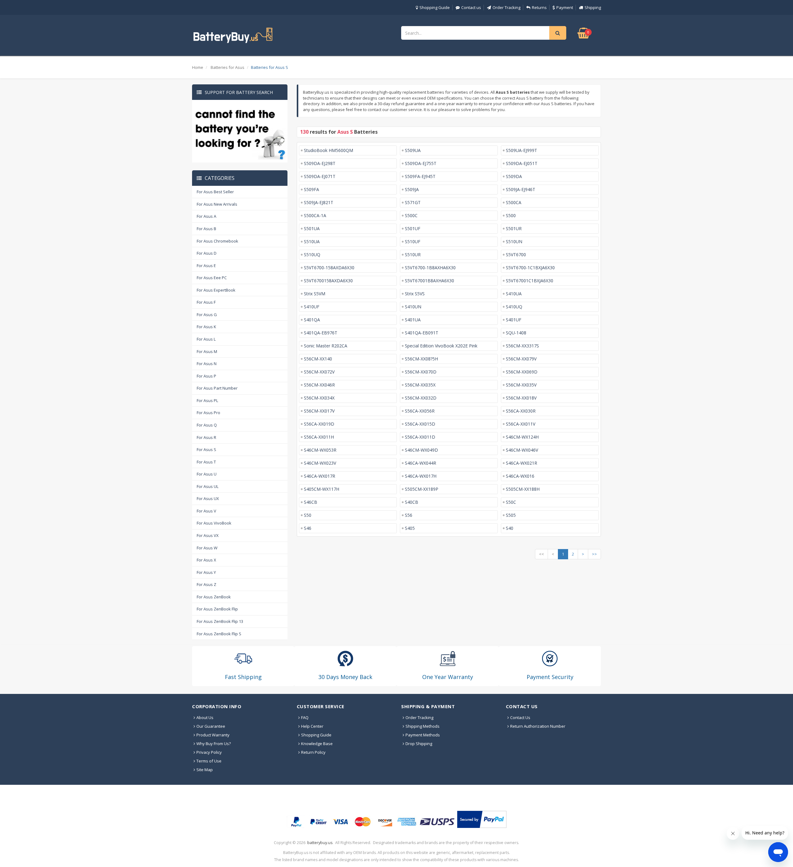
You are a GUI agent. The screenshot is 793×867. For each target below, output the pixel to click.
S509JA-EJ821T (318, 202)
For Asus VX (208, 535)
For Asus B (206, 228)
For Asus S (206, 449)
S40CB (411, 502)
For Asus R (206, 437)
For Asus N (207, 363)
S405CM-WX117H (321, 489)
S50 (307, 515)
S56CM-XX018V (521, 398)
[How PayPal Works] (481, 819)
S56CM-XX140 (318, 359)
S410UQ (514, 307)
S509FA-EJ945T (420, 176)
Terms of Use (208, 761)
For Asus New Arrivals (217, 204)
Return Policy (313, 752)
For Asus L (206, 339)
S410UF (311, 307)
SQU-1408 (516, 333)
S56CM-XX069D (521, 372)
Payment (564, 7)
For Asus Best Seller (215, 191)
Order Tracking (506, 7)
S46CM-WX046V (522, 450)
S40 (509, 528)
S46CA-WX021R (521, 463)
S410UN (413, 307)
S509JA (412, 189)
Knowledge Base (317, 743)
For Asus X (206, 560)
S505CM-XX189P (421, 489)
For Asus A (206, 216)
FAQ (305, 717)
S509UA (413, 150)
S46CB (310, 502)
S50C (511, 502)
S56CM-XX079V (521, 359)
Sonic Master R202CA (325, 346)
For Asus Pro (208, 412)
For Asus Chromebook (217, 241)
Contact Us (520, 717)
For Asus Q (207, 425)
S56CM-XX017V (319, 411)
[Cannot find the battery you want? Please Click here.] (239, 131)
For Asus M (207, 351)
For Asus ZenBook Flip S (219, 634)
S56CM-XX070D (420, 372)
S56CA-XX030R (521, 411)
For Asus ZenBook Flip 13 (220, 621)
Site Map (204, 769)
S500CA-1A (315, 215)
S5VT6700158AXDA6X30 (328, 281)
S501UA (312, 228)
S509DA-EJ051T (521, 163)
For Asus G (207, 314)
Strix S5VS (415, 294)
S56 (408, 515)
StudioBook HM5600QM (328, 150)
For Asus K (206, 326)
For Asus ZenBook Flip (217, 609)
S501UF (412, 228)
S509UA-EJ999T (521, 150)
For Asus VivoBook (214, 523)
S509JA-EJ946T (520, 189)
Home (197, 67)
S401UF (513, 320)
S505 (511, 515)
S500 (511, 215)
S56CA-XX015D (420, 424)
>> (594, 554)
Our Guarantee (210, 726)
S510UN (514, 241)
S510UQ (312, 254)
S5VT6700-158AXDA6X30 (329, 267)
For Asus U (207, 474)
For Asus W (207, 548)
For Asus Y (206, 572)
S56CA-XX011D (420, 437)
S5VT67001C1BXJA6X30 (529, 281)
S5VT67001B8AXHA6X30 (429, 281)
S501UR (514, 228)
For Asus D (207, 253)
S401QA (312, 320)
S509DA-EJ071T (319, 176)
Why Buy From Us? (213, 743)
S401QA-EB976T (320, 333)
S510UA (312, 241)
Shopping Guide (434, 7)
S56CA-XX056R (420, 411)
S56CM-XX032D (420, 398)
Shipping (593, 7)
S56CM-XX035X (420, 385)
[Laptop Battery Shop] (238, 35)
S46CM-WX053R (320, 450)
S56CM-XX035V (521, 385)
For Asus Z (206, 584)
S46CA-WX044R (420, 463)
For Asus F (206, 302)
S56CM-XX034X (319, 398)
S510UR (413, 254)
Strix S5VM (314, 294)
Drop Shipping (418, 743)
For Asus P (206, 376)
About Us (204, 717)
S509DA (514, 176)
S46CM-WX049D (421, 450)
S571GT (413, 202)
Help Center (312, 726)
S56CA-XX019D (319, 424)
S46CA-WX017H (420, 476)
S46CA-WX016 (520, 476)
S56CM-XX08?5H (421, 359)
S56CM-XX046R (319, 385)
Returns (539, 7)
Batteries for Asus (227, 67)
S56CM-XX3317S (522, 346)
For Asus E (206, 265)
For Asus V (206, 511)
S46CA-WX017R (319, 476)
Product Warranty (213, 735)
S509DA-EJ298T (319, 163)
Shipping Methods (422, 726)
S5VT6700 (516, 254)
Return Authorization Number (537, 726)
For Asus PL (207, 400)
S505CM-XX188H (523, 489)
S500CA (513, 202)
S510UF (412, 241)
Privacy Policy (209, 752)
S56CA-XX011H (319, 437)
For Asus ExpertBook (216, 290)
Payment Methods (422, 735)
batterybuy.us (319, 842)
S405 (410, 528)
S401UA (413, 320)
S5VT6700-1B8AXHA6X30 (430, 267)
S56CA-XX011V (520, 424)
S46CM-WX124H (522, 437)
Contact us (471, 7)
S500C (411, 215)
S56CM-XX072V (319, 372)
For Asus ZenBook (214, 597)
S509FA (311, 189)
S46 (307, 528)
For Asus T (206, 462)
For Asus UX (208, 498)
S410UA (514, 294)
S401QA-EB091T (421, 333)
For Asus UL (207, 486)
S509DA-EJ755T (420, 163)
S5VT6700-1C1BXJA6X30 (530, 267)
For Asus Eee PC (212, 277)
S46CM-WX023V (320, 463)
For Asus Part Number (217, 388)
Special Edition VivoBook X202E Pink (441, 346)
